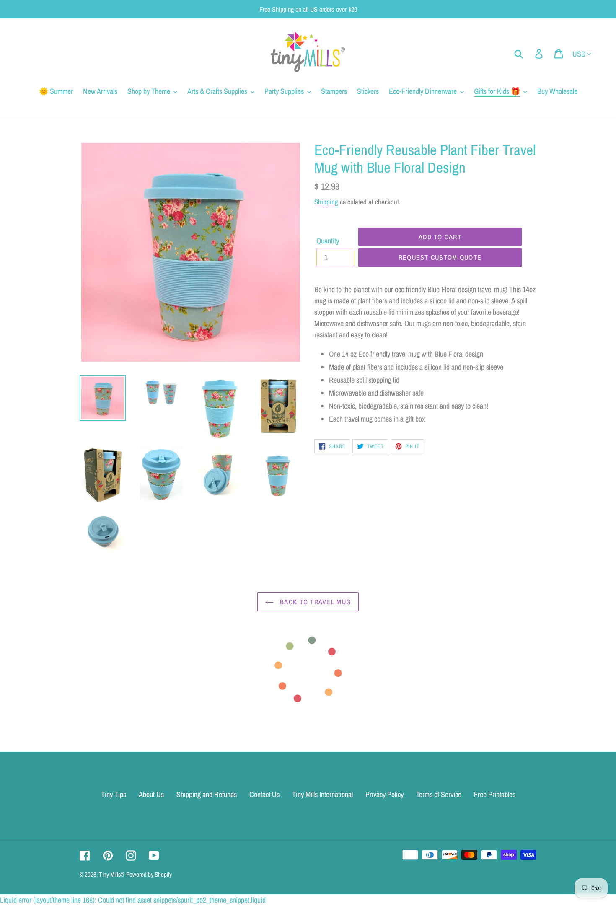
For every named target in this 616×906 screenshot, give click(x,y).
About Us (151, 794)
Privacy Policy (384, 794)
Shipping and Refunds (206, 794)
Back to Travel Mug (314, 601)
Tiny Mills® (111, 874)
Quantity (327, 241)
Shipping (326, 202)
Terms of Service (438, 794)
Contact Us (264, 794)
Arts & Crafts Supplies (217, 91)
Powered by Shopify (149, 874)
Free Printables (494, 794)
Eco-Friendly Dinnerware (423, 91)
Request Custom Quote (440, 257)
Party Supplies (284, 91)
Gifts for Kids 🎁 (497, 91)
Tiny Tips (113, 794)
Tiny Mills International (322, 794)
